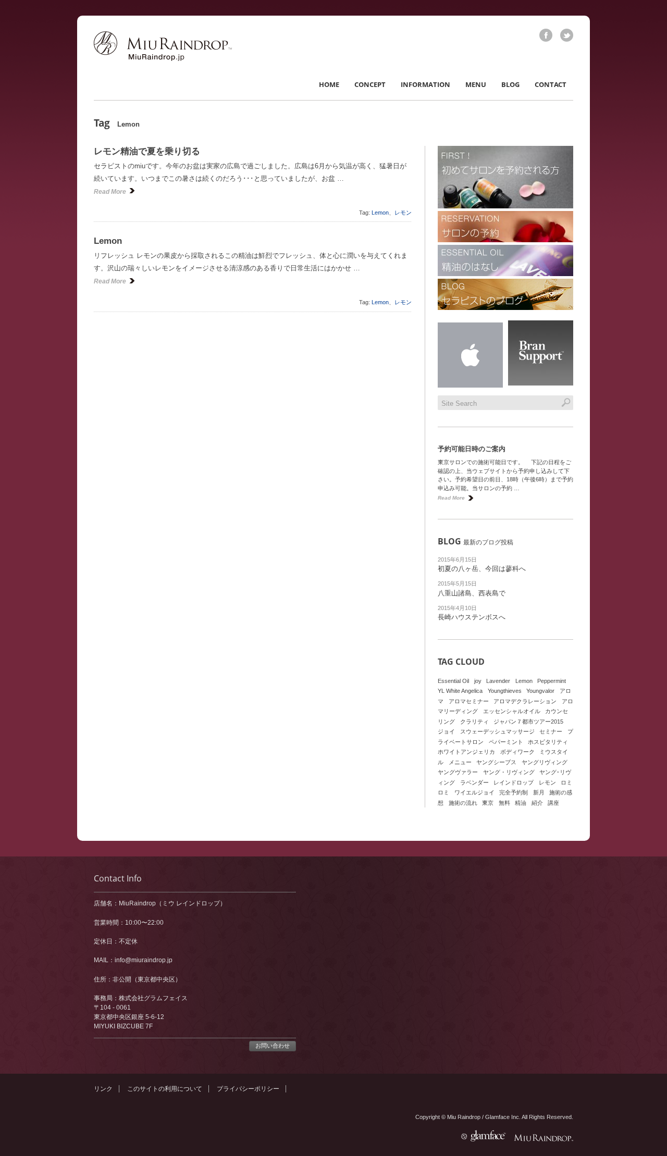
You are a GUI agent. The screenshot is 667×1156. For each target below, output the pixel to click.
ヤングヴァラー (458, 772)
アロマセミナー (469, 701)
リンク (103, 1088)
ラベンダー (474, 782)
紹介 (537, 803)
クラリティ (474, 721)
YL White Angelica (460, 691)
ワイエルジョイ (474, 792)
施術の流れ (463, 803)
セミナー (550, 731)
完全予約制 (513, 792)
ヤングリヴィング (544, 762)
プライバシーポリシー (248, 1088)
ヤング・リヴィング (509, 772)
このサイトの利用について (164, 1088)
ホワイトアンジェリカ (466, 752)
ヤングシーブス (496, 762)
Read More (110, 191)
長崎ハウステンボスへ (471, 617)
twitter (566, 35)
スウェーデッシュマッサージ (497, 731)
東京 (487, 803)
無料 (504, 803)
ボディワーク (517, 752)
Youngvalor (540, 691)
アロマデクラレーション (525, 701)
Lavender (498, 681)
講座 (553, 803)
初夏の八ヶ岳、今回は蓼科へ (482, 569)
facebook (545, 35)
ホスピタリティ (548, 742)
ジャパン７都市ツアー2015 (528, 721)
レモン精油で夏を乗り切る (147, 151)
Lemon (380, 212)
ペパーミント (506, 742)
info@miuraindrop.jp (143, 960)
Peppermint (551, 681)
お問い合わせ (272, 1045)
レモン (403, 212)
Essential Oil (453, 681)
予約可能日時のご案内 (471, 449)
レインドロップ (513, 782)
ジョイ (446, 731)
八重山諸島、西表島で (471, 593)
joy (477, 681)
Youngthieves (505, 691)
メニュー (460, 762)
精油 (520, 803)
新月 (539, 792)
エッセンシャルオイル (511, 711)
